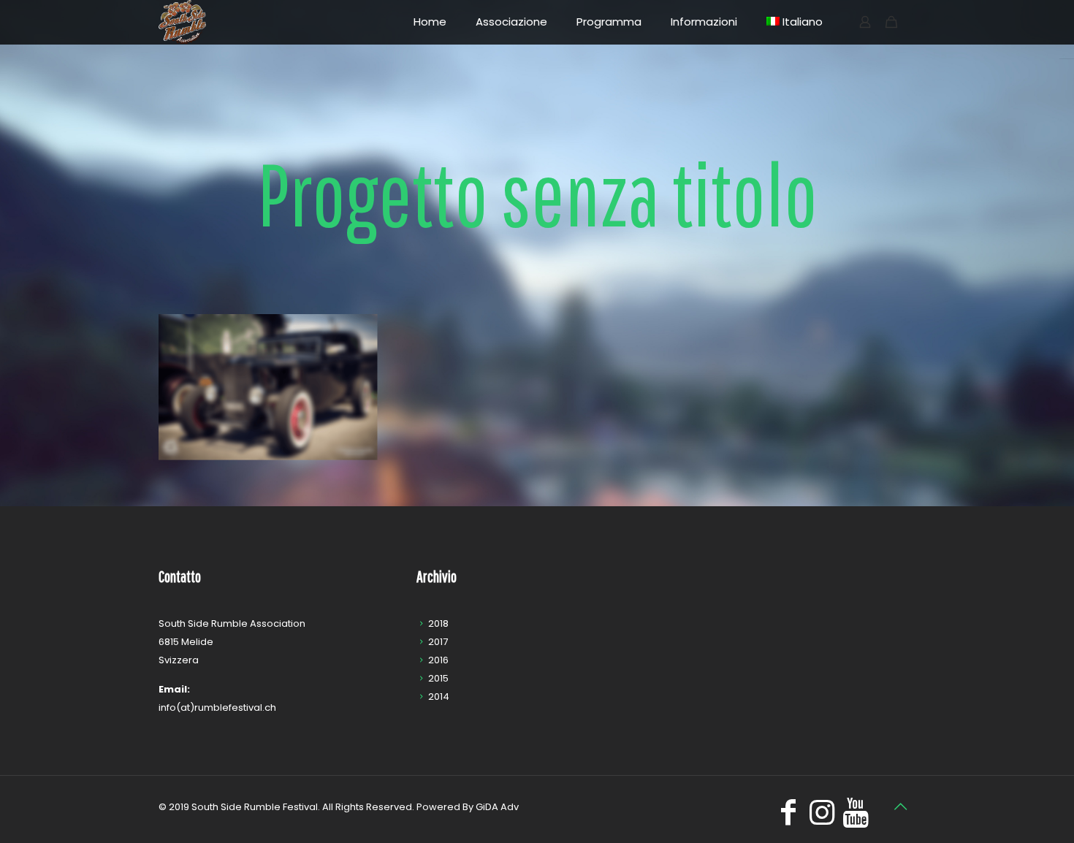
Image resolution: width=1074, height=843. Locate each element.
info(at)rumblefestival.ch (217, 707)
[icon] (855, 818)
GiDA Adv (497, 807)
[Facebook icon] (788, 818)
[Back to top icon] (900, 806)
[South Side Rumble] (182, 22)
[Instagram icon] (822, 818)
